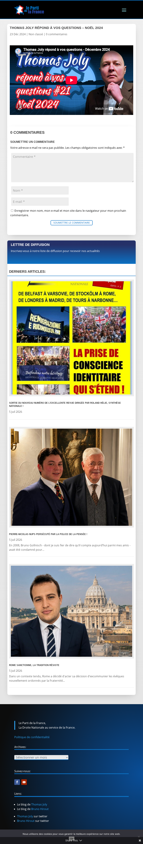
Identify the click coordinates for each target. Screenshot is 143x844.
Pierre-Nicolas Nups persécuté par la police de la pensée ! (48, 534)
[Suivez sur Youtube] (24, 782)
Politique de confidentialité (32, 737)
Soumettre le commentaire (71, 222)
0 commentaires (56, 34)
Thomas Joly (39, 804)
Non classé (36, 34)
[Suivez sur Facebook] (17, 782)
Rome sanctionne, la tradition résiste (34, 665)
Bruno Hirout (40, 809)
